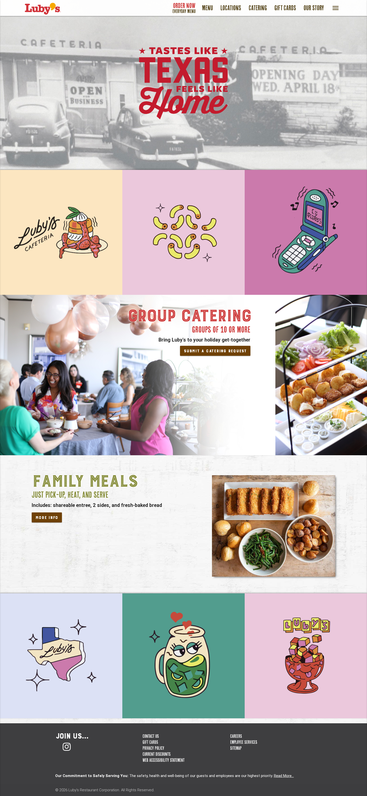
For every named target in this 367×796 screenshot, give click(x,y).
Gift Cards (285, 8)
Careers (236, 736)
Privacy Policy (153, 748)
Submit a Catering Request (215, 351)
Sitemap (235, 748)
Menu (207, 8)
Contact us (151, 736)
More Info (46, 517)
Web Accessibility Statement (163, 760)
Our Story (314, 8)
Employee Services (243, 742)
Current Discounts (157, 754)
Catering (258, 8)
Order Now (184, 8)
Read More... (284, 775)
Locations (230, 8)
